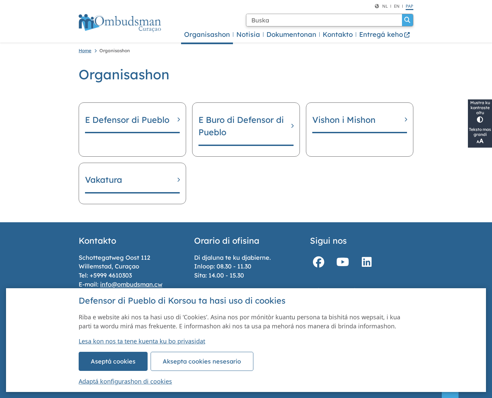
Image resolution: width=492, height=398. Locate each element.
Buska (407, 20)
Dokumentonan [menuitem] (291, 34)
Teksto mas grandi (480, 132)
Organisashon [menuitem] (207, 34)
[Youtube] (343, 262)
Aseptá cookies (113, 361)
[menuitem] (384, 34)
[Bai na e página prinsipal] (120, 23)
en (397, 6)
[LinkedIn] (367, 262)
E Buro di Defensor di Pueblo (241, 126)
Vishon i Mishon (344, 119)
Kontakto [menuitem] (338, 34)
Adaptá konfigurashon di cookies (125, 381)
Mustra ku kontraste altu (480, 107)
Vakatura (103, 179)
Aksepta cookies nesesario (202, 361)
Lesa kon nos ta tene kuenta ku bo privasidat (142, 341)
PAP (409, 6)
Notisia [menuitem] (248, 34)
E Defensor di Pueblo (127, 119)
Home (85, 50)
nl (385, 6)
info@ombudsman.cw (131, 284)
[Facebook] (319, 262)
